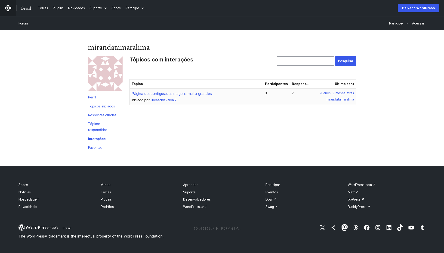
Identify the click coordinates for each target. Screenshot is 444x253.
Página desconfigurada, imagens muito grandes (172, 93)
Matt (353, 192)
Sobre (23, 185)
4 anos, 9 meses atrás (337, 93)
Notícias (24, 192)
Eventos (271, 192)
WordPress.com (362, 185)
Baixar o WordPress (418, 8)
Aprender (190, 185)
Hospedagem (28, 199)
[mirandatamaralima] (105, 74)
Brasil (67, 228)
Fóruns (23, 23)
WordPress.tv (195, 207)
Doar (271, 199)
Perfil (92, 97)
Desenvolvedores (197, 199)
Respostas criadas (102, 115)
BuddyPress (359, 207)
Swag (271, 207)
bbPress (356, 199)
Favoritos (95, 147)
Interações (97, 139)
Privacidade (27, 207)
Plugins (106, 199)
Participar (272, 185)
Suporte (189, 192)
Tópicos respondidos (98, 127)
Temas (106, 192)
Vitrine (106, 185)
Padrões (107, 207)
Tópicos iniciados (101, 106)
